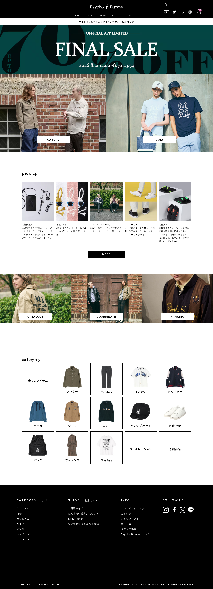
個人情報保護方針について (83, 513)
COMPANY (23, 584)
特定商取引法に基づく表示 (83, 524)
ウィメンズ (23, 534)
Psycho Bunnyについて (135, 534)
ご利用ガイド (75, 508)
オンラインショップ (132, 508)
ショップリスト (130, 518)
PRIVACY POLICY (50, 584)
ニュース (126, 524)
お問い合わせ (75, 518)
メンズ (20, 529)
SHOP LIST (118, 15)
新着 (19, 513)
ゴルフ (20, 524)
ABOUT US (135, 15)
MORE (106, 254)
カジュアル (23, 518)
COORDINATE (26, 539)
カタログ (126, 513)
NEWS (103, 15)
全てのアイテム (26, 508)
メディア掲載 (129, 529)
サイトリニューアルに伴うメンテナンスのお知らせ (106, 22)
